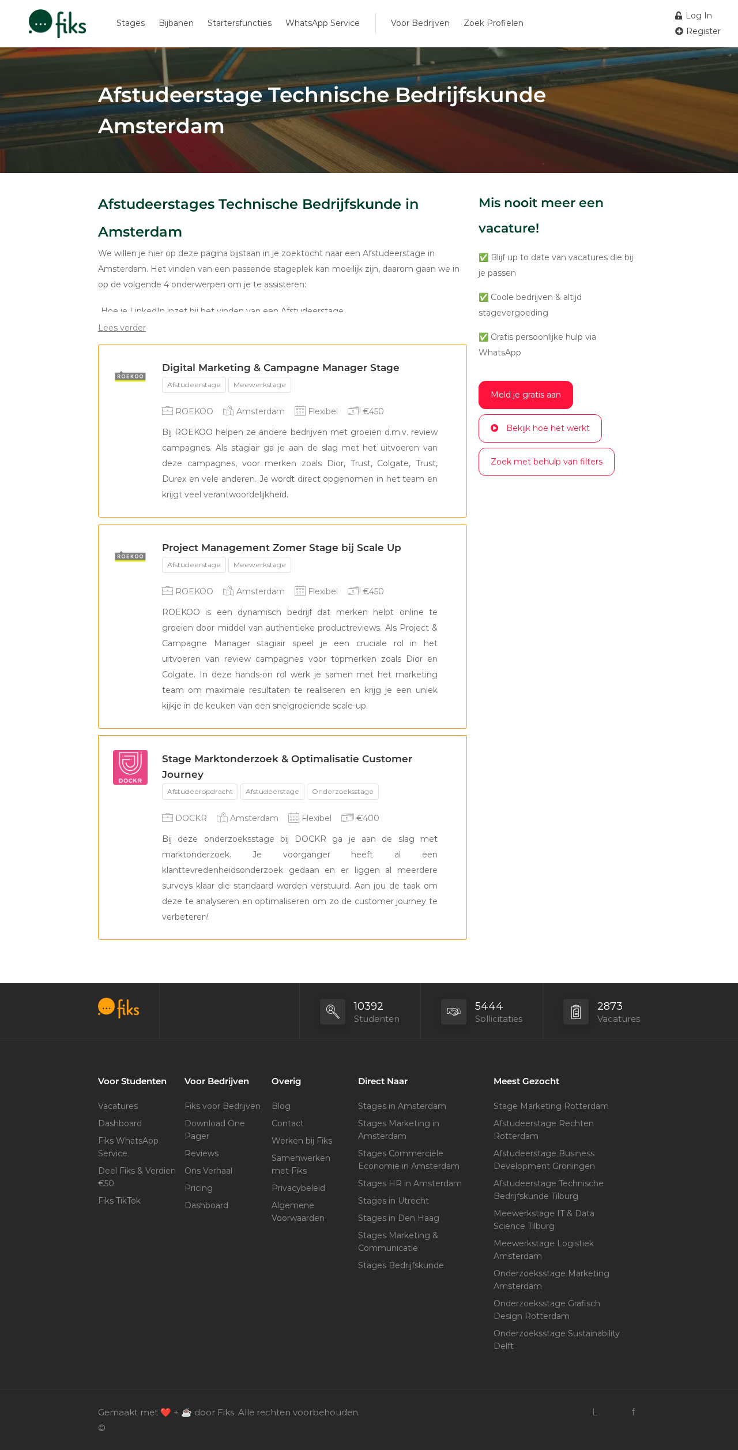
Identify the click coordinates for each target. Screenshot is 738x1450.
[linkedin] (595, 1412)
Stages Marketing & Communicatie (398, 1241)
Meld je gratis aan (526, 394)
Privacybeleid (298, 1188)
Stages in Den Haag (398, 1218)
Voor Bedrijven (420, 23)
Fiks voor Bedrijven (222, 1106)
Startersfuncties (240, 23)
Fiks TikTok (119, 1201)
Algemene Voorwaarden (298, 1211)
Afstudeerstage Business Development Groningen (544, 1159)
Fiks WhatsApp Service (128, 1147)
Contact (288, 1123)
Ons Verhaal (208, 1171)
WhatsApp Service (322, 23)
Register (702, 31)
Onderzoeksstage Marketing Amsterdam (551, 1279)
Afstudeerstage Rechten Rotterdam (544, 1129)
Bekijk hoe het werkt (548, 428)
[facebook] (633, 1412)
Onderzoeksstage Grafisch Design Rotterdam (547, 1309)
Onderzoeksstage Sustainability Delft (557, 1339)
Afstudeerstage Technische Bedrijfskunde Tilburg (549, 1189)
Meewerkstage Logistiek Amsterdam (544, 1249)
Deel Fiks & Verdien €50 (137, 1177)
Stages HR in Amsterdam (410, 1183)
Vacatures (118, 1106)
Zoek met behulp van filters (547, 461)
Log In (697, 15)
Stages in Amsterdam (402, 1106)
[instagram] (614, 1412)
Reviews (201, 1153)
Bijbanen (176, 23)
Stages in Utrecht (393, 1201)
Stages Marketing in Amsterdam (398, 1129)
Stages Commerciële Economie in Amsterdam (409, 1159)
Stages (130, 23)
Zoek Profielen (494, 23)
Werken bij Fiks (302, 1141)
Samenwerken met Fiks (301, 1164)
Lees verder (122, 328)
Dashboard (120, 1123)
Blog (281, 1106)
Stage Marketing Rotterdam (551, 1106)
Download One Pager (214, 1129)
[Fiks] (57, 25)
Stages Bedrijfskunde (401, 1265)
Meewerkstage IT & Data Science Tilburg (544, 1219)
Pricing (198, 1188)
